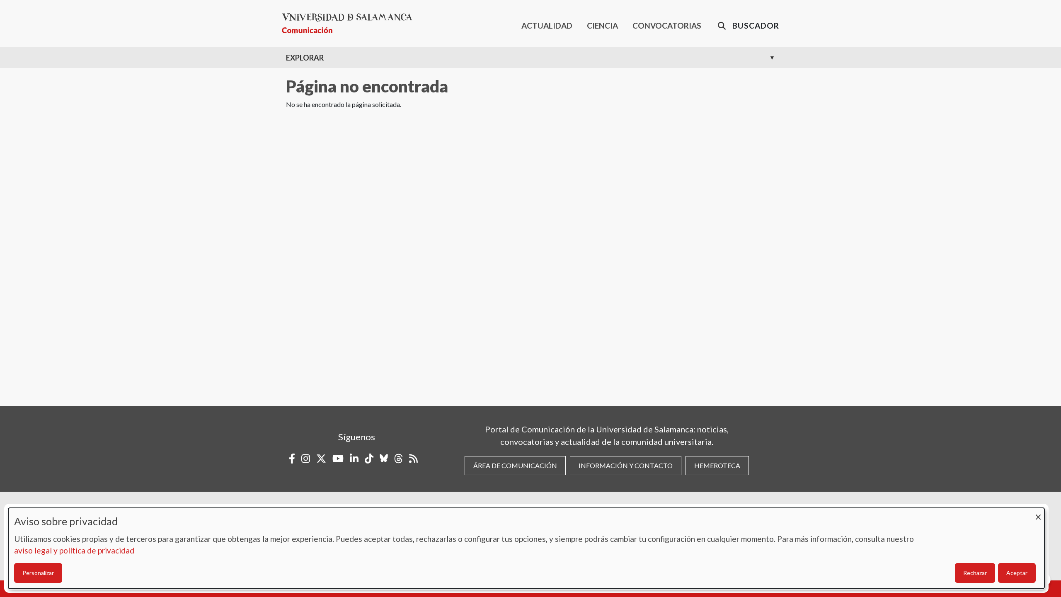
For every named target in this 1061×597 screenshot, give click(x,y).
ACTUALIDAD (546, 25)
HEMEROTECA (717, 465)
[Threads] (398, 458)
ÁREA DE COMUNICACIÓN (515, 465)
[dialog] (526, 548)
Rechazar (975, 572)
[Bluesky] (384, 458)
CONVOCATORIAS (666, 25)
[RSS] (413, 458)
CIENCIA (602, 25)
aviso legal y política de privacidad (74, 550)
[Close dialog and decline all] (1038, 513)
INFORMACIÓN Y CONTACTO (626, 465)
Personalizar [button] (38, 572)
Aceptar (1016, 572)
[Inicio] (350, 23)
